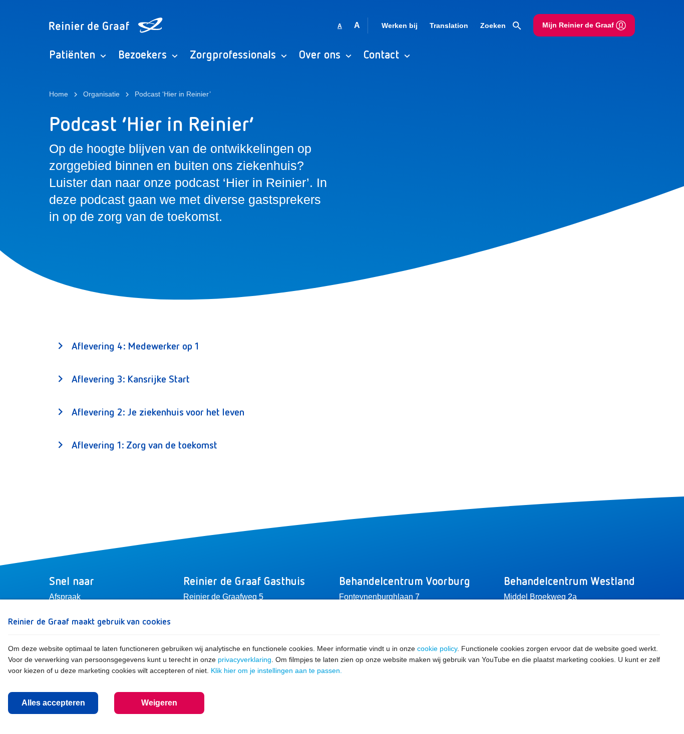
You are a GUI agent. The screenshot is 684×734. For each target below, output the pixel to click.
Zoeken (494, 26)
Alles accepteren (53, 702)
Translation (449, 26)
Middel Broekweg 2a (540, 596)
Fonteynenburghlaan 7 (379, 596)
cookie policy (437, 648)
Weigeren (159, 702)
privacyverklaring (244, 660)
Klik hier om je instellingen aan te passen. (276, 670)
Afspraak (65, 596)
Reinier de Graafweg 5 (223, 596)
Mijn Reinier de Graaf (579, 25)
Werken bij (400, 26)
